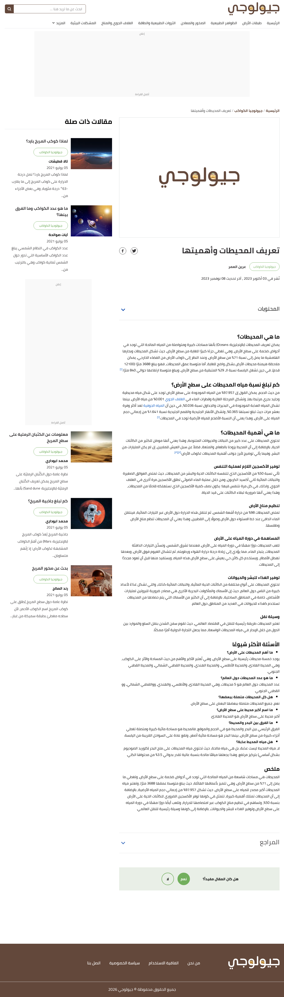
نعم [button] (184, 879)
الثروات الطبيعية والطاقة (157, 23)
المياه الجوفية (153, 405)
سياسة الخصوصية (124, 963)
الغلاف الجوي (175, 399)
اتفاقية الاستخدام (164, 963)
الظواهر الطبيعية (224, 23)
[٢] (179, 452)
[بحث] (9, 8)
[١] (121, 369)
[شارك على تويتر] (134, 250)
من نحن (193, 963)
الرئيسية (273, 23)
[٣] (176, 452)
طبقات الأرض (252, 23)
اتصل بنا (94, 963)
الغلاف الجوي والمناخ (117, 23)
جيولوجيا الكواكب (264, 267)
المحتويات (269, 309)
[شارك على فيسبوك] (122, 250)
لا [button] (168, 879)
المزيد (60, 23)
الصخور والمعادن (193, 23)
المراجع (270, 842)
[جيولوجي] (253, 8)
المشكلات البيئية (83, 23)
